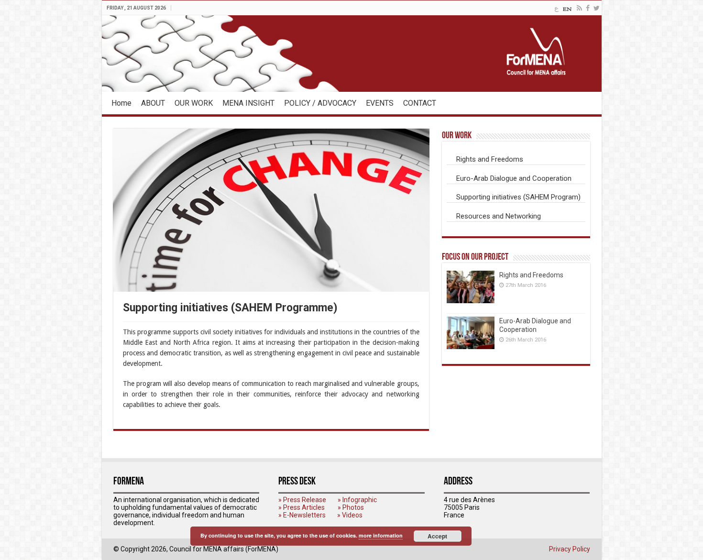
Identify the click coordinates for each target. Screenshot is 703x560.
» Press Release (302, 500)
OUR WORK (194, 103)
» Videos (349, 515)
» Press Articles (301, 507)
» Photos (351, 507)
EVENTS (380, 103)
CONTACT (419, 103)
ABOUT (153, 103)
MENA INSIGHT (248, 103)
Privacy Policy (569, 549)
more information (381, 535)
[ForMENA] (352, 53)
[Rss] (579, 8)
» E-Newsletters (302, 515)
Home (121, 103)
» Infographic (357, 500)
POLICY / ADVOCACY (320, 103)
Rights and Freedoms (531, 275)
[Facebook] (588, 8)
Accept (437, 536)
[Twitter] (597, 8)
